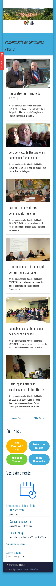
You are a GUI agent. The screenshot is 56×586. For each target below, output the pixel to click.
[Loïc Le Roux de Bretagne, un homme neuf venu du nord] (28, 135)
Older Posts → (40, 418)
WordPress (35, 569)
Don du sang (16, 533)
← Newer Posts (16, 418)
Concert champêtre (20, 521)
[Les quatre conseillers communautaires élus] (28, 190)
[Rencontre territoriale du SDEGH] (28, 73)
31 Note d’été (17, 510)
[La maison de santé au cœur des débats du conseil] (28, 310)
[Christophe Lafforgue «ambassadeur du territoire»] (28, 367)
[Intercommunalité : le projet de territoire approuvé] (28, 249)
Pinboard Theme (21, 569)
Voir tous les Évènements (15, 544)
